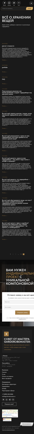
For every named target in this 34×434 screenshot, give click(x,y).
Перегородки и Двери (8, 390)
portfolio (5, 67)
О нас (3, 374)
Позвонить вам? (9, 404)
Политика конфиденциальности (8, 429)
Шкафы (4, 388)
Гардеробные (6, 386)
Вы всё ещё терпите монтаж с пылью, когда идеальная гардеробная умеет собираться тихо (17, 115)
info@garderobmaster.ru (8, 396)
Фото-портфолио (7, 378)
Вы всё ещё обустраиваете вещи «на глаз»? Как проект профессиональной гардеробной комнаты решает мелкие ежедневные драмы (17, 203)
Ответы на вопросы (7, 376)
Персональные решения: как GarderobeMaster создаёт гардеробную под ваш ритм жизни (17, 92)
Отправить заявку (22, 312)
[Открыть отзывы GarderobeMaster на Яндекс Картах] (10, 419)
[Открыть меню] (31, 3)
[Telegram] (3, 399)
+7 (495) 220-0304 (7, 394)
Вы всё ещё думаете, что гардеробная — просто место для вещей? (16, 180)
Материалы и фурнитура (9, 384)
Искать (29, 8)
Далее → (23, 254)
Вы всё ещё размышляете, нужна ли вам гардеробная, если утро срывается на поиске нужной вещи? (15, 137)
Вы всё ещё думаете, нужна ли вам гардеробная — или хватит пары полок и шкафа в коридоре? (15, 159)
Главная (4, 372)
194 (21, 254)
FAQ (3, 79)
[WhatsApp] (6, 399)
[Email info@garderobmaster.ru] (13, 399)
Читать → (4, 60)
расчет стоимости (8, 46)
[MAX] (10, 399)
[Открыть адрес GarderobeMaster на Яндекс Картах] (10, 413)
